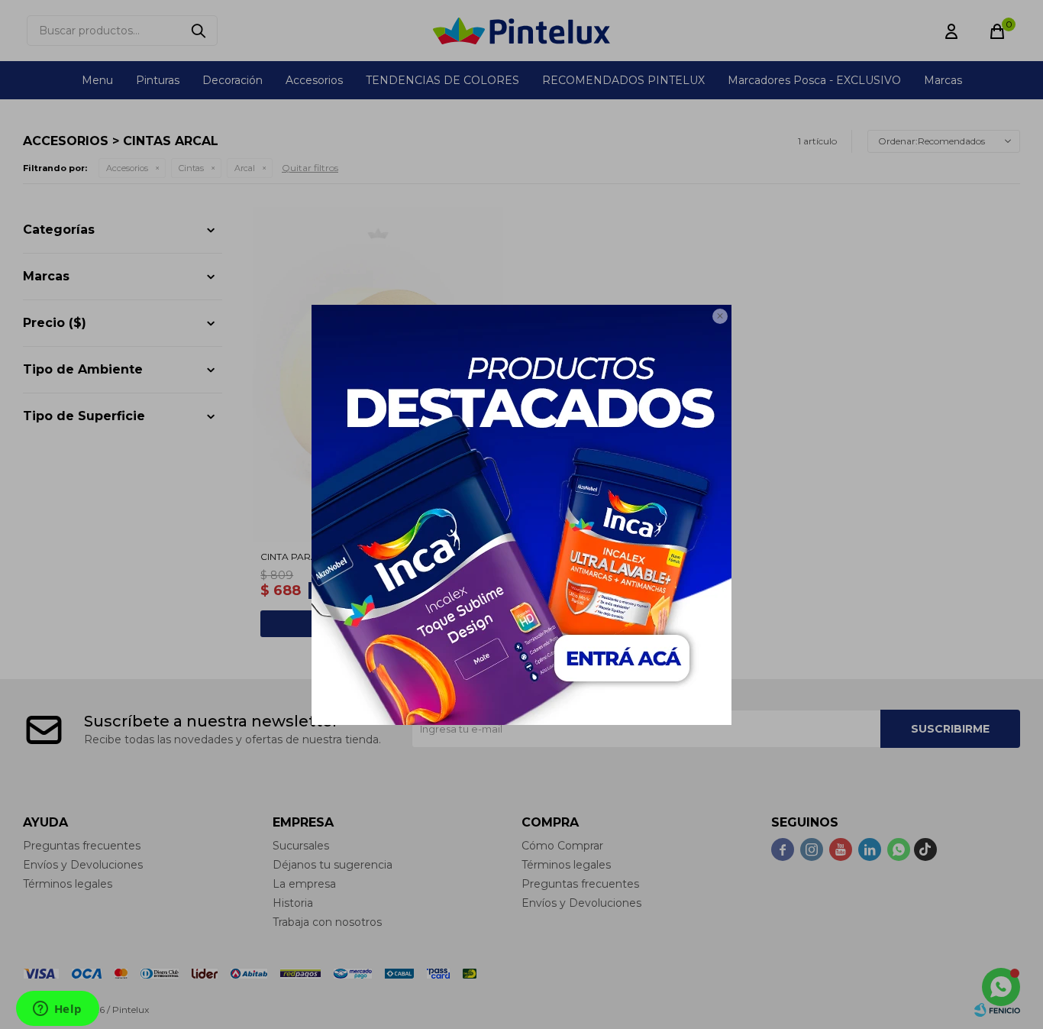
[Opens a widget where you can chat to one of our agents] (57, 1010)
